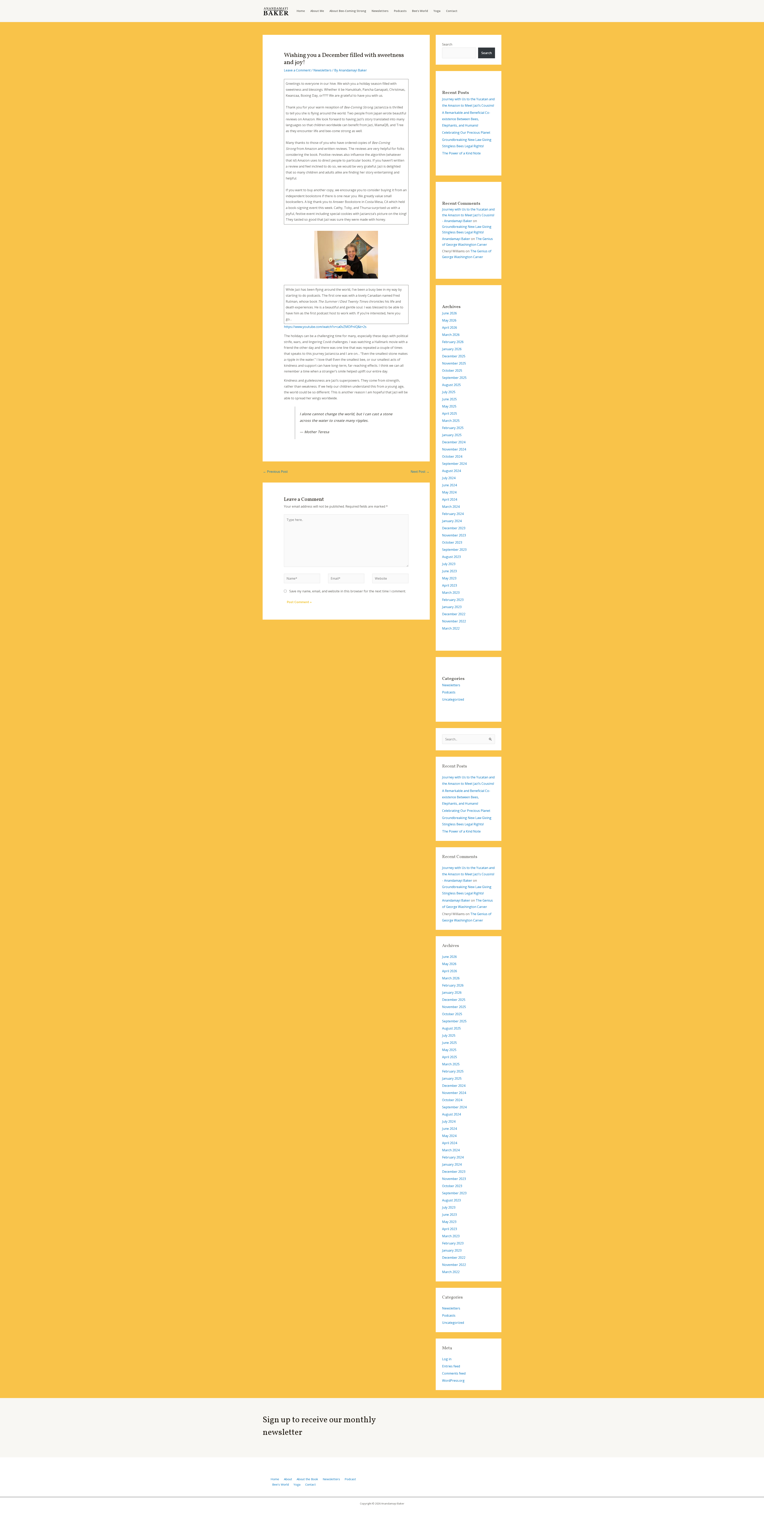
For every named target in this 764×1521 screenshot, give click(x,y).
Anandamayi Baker (456, 239)
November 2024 (454, 449)
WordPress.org (453, 1380)
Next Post (420, 471)
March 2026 (451, 334)
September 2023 (454, 549)
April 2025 (449, 413)
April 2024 (449, 499)
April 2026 (449, 327)
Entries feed (451, 1366)
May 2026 (449, 320)
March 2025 (451, 420)
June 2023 (449, 571)
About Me (317, 11)
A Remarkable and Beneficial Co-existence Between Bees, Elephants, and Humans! (466, 119)
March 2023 (451, 592)
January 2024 (452, 521)
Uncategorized (453, 699)
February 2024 (453, 514)
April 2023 (449, 585)
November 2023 (454, 535)
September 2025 (454, 377)
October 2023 (452, 542)
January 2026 (452, 349)
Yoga (437, 11)
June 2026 (449, 313)
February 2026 (453, 342)
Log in (446, 1359)
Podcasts (400, 11)
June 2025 (449, 399)
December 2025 (453, 356)
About (288, 1479)
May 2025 (449, 406)
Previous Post (275, 471)
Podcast (350, 1479)
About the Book (307, 1479)
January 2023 (452, 607)
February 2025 (453, 428)
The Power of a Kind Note (461, 153)
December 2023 (453, 528)
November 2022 (454, 621)
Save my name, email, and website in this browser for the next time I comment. (347, 591)
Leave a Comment (297, 70)
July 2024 (448, 478)
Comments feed (454, 1373)
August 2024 (451, 471)
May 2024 (449, 492)
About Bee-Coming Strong (347, 11)
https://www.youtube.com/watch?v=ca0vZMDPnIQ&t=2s (325, 327)
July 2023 (448, 564)
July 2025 (448, 392)
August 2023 (451, 557)
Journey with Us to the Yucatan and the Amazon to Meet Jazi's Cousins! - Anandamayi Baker (468, 215)
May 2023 (449, 578)
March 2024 (451, 506)
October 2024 (452, 456)
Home (301, 11)
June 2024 (449, 485)
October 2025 (452, 370)
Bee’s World (420, 11)
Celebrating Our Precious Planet (466, 132)
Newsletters (380, 11)
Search (447, 44)
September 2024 (454, 463)
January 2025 (452, 435)
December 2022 (453, 614)
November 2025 (454, 363)
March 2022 (451, 628)
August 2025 (451, 385)
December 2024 (453, 442)
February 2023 (453, 600)
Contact (451, 11)
